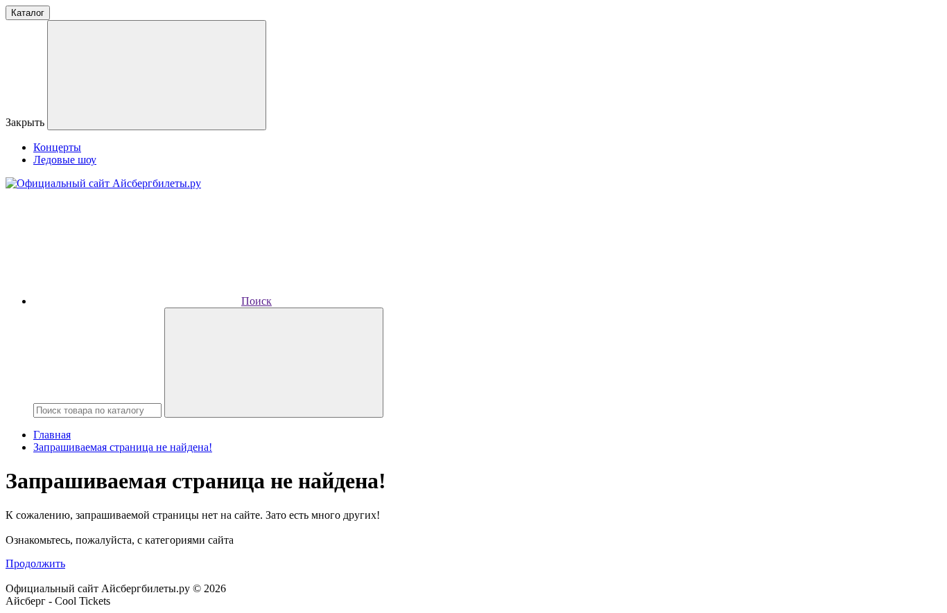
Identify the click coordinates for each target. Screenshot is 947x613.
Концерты (57, 147)
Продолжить (35, 563)
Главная (52, 435)
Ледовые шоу (64, 160)
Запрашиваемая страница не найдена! (122, 447)
